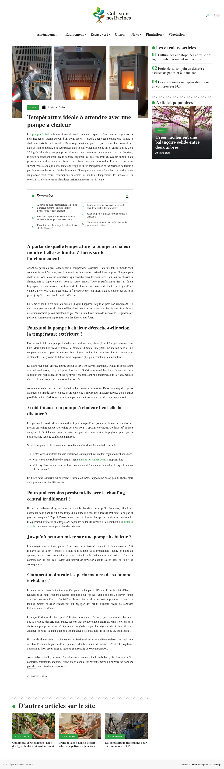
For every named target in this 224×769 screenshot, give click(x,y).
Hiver (45, 676)
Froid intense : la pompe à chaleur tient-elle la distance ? (57, 226)
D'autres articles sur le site (57, 705)
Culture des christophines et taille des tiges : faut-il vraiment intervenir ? (33, 746)
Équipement (115, 736)
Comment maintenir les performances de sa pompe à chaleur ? (107, 224)
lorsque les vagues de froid (93, 459)
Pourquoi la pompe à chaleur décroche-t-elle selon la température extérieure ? (57, 218)
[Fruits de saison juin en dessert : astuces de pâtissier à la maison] (80, 726)
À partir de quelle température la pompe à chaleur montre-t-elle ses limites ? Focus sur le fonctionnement (57, 207)
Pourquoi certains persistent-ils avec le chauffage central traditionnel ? (106, 206)
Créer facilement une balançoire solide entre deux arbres (177, 142)
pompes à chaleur (42, 134)
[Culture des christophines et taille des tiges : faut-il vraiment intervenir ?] (33, 726)
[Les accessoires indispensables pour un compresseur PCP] (126, 726)
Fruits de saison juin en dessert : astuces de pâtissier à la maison (78, 744)
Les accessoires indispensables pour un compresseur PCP (126, 744)
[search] (207, 15)
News (33, 107)
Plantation (22, 736)
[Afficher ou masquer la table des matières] (90, 196)
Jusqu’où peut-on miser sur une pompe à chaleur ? (107, 215)
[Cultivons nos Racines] (112, 15)
